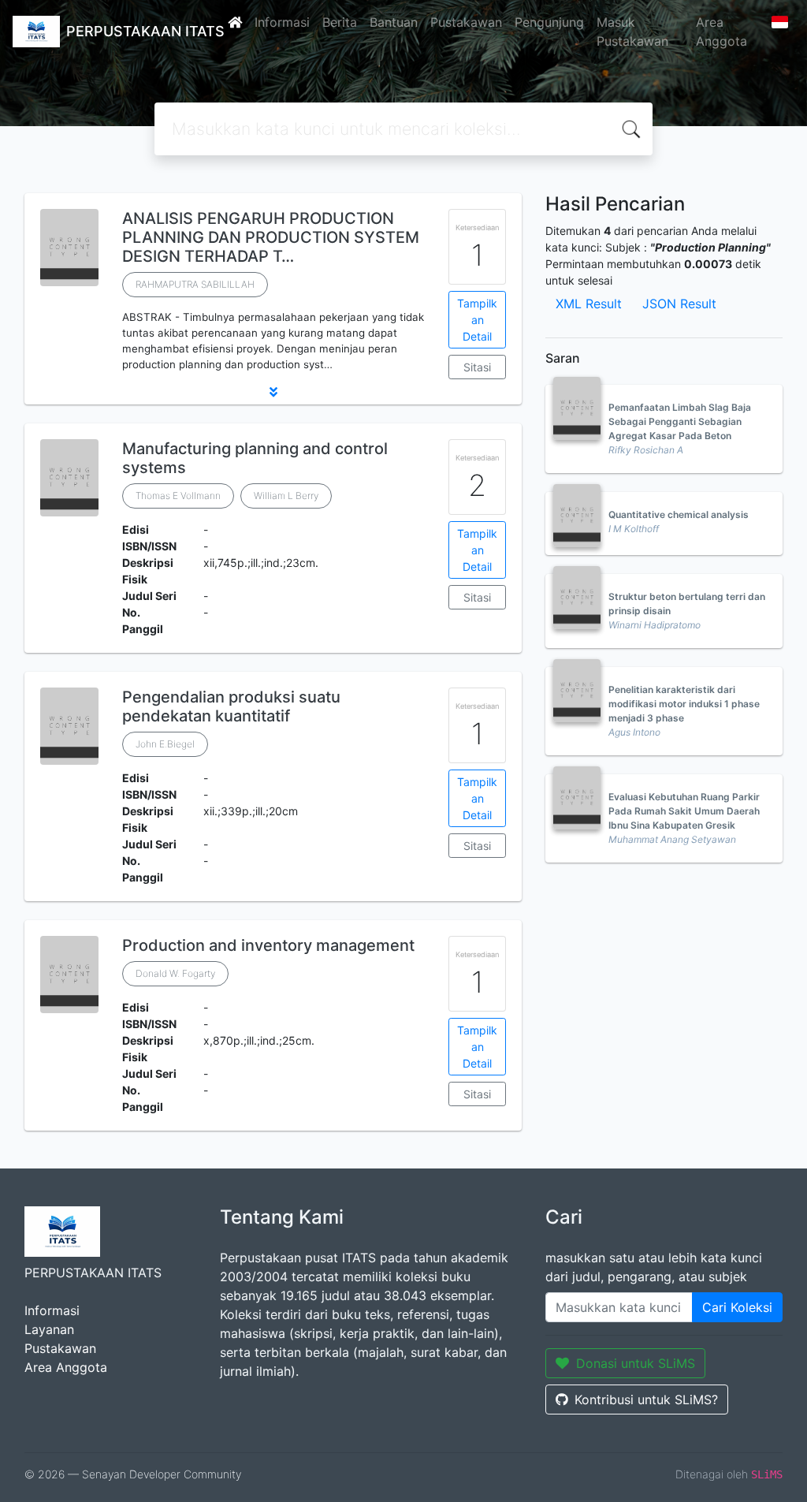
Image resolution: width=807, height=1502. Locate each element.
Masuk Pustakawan (632, 31)
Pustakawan (466, 22)
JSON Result (679, 303)
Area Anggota (721, 31)
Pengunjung (549, 22)
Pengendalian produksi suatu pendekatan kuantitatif (231, 706)
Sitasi (477, 367)
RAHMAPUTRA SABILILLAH (195, 284)
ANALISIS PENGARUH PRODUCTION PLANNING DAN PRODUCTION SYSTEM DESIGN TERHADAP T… (270, 237)
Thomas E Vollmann (178, 495)
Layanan (49, 1329)
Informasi (282, 22)
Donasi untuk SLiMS (635, 1363)
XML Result (589, 303)
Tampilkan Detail (477, 319)
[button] (273, 391)
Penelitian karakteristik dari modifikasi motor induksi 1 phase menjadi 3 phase (684, 704)
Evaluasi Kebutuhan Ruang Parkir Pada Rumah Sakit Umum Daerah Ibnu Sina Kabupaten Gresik (684, 811)
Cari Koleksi (737, 1307)
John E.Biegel (165, 744)
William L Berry (286, 495)
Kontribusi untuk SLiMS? (646, 1399)
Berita (339, 22)
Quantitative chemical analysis (678, 514)
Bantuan (394, 22)
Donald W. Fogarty (175, 973)
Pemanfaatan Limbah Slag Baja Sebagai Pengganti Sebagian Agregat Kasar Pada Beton (679, 421)
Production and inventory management (268, 945)
